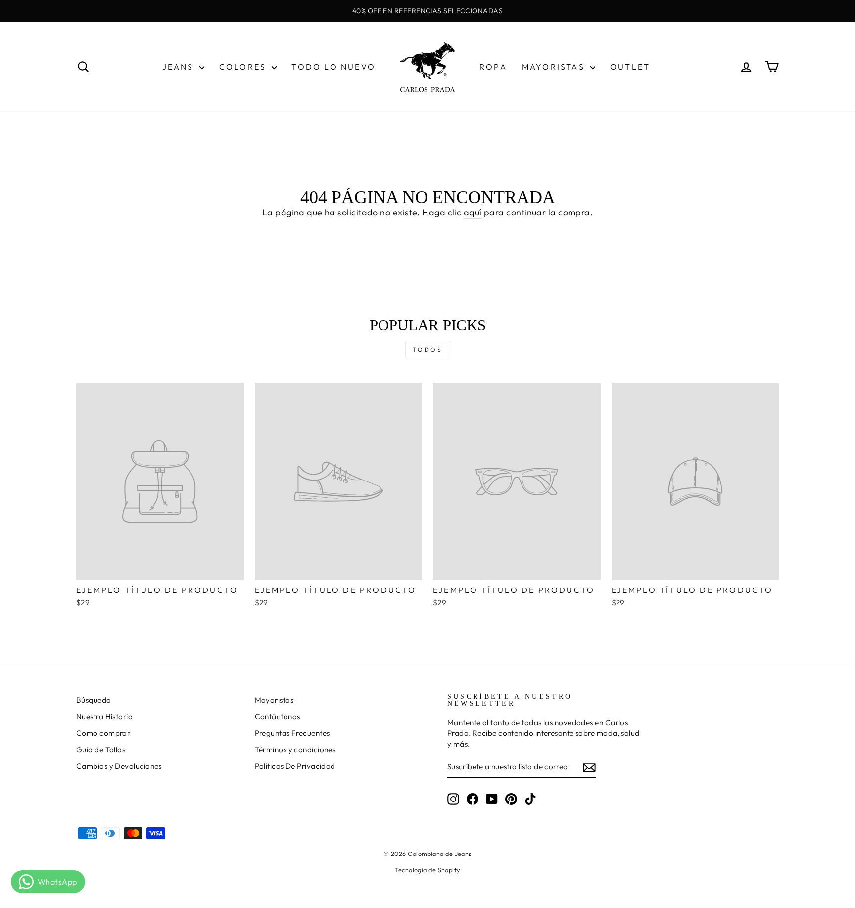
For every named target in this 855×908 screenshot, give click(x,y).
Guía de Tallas (100, 749)
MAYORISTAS (555, 67)
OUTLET (630, 67)
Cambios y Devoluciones (119, 766)
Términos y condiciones (295, 749)
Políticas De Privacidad (295, 766)
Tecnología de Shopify (427, 870)
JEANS (179, 67)
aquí (473, 212)
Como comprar (103, 733)
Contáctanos (277, 716)
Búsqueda (93, 700)
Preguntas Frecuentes (292, 733)
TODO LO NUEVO (333, 67)
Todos (428, 349)
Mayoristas (274, 700)
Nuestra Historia (104, 716)
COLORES (244, 67)
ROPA (493, 67)
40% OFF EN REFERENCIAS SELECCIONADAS (427, 10)
